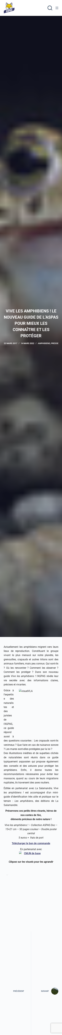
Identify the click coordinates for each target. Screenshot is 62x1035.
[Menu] (56, 8)
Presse (54, 343)
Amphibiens (44, 343)
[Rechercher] (50, 8)
